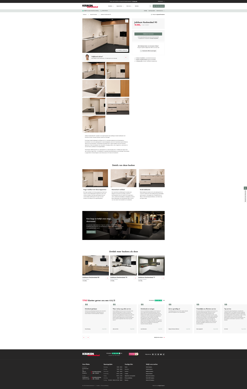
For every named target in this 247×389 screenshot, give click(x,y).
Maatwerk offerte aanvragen (149, 51)
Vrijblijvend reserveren (148, 34)
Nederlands (160, 1)
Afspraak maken (91, 232)
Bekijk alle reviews (158, 337)
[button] (83, 337)
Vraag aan (134, 1)
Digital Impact (161, 385)
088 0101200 (105, 11)
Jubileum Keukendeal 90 (106, 14)
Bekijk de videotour (122, 50)
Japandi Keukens (93, 14)
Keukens (85, 14)
